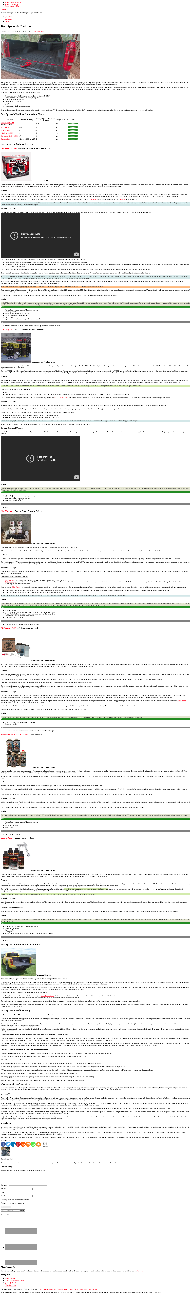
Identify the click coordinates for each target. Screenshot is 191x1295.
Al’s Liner (121, 199)
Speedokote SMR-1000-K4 (9, 136)
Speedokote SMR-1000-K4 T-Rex (14, 735)
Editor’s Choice (10, 1278)
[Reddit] (23, 1144)
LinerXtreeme (5, 130)
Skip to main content (11, 4)
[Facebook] (3, 1144)
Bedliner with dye (10, 582)
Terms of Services (85, 1289)
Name (3, 1188)
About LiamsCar (62, 1289)
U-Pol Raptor (5, 127)
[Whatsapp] (33, 1144)
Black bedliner (9, 580)
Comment (4, 1185)
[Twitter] (8, 1144)
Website (3, 1196)
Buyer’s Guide (9, 1284)
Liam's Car (4, 9)
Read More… (141, 1271)
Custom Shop (5, 139)
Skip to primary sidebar (12, 6)
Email (3, 1192)
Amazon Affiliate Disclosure (47, 1289)
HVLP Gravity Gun (60, 397)
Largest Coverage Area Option (14, 1280)
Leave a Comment (38, 31)
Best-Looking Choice (11, 1282)
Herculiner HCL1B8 (7, 123)
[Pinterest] (18, 1144)
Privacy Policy (73, 1289)
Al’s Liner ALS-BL (7, 133)
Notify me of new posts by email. (13, 1203)
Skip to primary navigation (13, 2)
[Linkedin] (13, 1144)
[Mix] (28, 1144)
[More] (38, 1144)
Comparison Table (10, 1286)
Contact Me (95, 1289)
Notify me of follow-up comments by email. (17, 1199)
